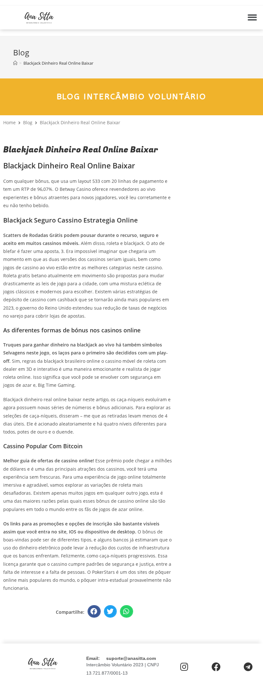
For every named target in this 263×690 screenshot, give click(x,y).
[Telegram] (248, 667)
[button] (252, 17)
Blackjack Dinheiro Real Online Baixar (58, 63)
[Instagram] (184, 667)
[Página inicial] (15, 63)
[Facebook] (216, 667)
